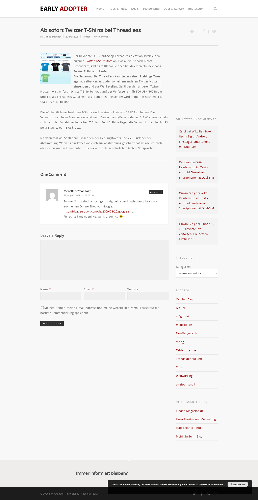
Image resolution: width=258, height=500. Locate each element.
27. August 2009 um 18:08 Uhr (79, 195)
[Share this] (204, 31)
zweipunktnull (185, 384)
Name (45, 289)
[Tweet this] (213, 31)
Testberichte (151, 8)
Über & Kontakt (174, 8)
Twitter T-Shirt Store (98, 61)
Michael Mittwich (52, 36)
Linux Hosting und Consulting (196, 419)
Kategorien (183, 267)
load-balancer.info (188, 428)
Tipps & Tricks (117, 8)
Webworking (184, 376)
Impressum (196, 8)
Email (89, 289)
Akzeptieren (238, 484)
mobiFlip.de (184, 325)
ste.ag (180, 342)
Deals (135, 8)
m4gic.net (182, 316)
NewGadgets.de (186, 333)
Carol (182, 131)
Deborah (185, 162)
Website (132, 289)
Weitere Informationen (211, 484)
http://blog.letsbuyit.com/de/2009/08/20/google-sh (97, 211)
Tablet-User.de (186, 350)
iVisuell (181, 308)
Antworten (155, 192)
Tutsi (179, 367)
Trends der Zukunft (189, 359)
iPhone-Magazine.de (190, 411)
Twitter (86, 36)
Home (100, 8)
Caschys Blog (185, 299)
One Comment (101, 36)
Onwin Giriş (187, 193)
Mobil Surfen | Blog (189, 436)
